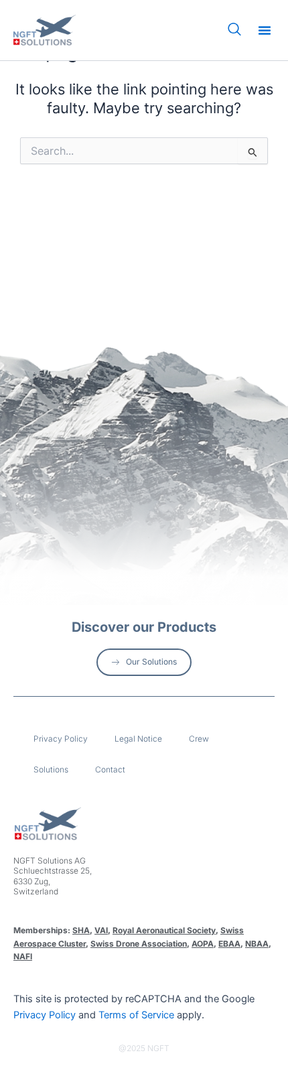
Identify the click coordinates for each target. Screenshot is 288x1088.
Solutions (50, 769)
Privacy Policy (60, 739)
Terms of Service (136, 1015)
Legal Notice (138, 739)
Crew (199, 739)
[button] (265, 30)
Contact (110, 769)
